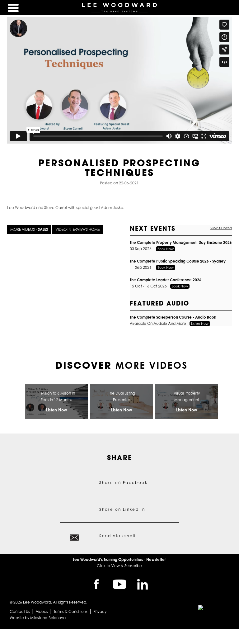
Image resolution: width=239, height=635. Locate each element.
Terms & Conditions (70, 611)
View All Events (221, 228)
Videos (42, 611)
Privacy (99, 611)
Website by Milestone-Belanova (38, 617)
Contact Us (20, 611)
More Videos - (29, 229)
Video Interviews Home (77, 229)
